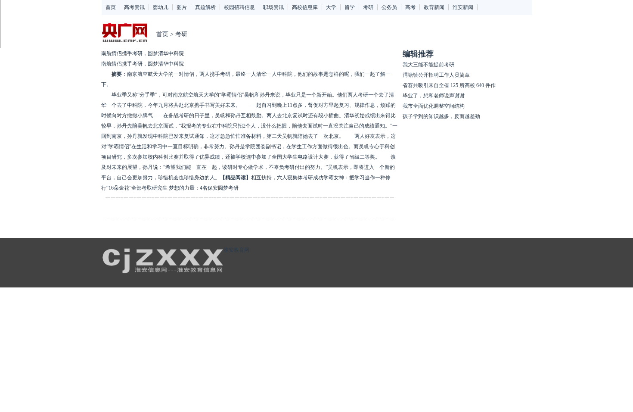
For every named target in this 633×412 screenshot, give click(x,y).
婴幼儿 (160, 7)
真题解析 (205, 7)
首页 (111, 7)
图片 (182, 7)
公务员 (389, 7)
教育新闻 (434, 7)
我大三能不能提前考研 (428, 65)
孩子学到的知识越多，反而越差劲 (441, 116)
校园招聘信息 (239, 7)
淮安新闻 (463, 7)
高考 (410, 7)
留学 (349, 7)
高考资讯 (134, 7)
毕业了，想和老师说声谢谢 (434, 96)
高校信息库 (305, 7)
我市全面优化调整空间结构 (434, 106)
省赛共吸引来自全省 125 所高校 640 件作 (449, 85)
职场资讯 (273, 7)
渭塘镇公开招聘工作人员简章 (436, 75)
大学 (331, 7)
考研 (368, 7)
